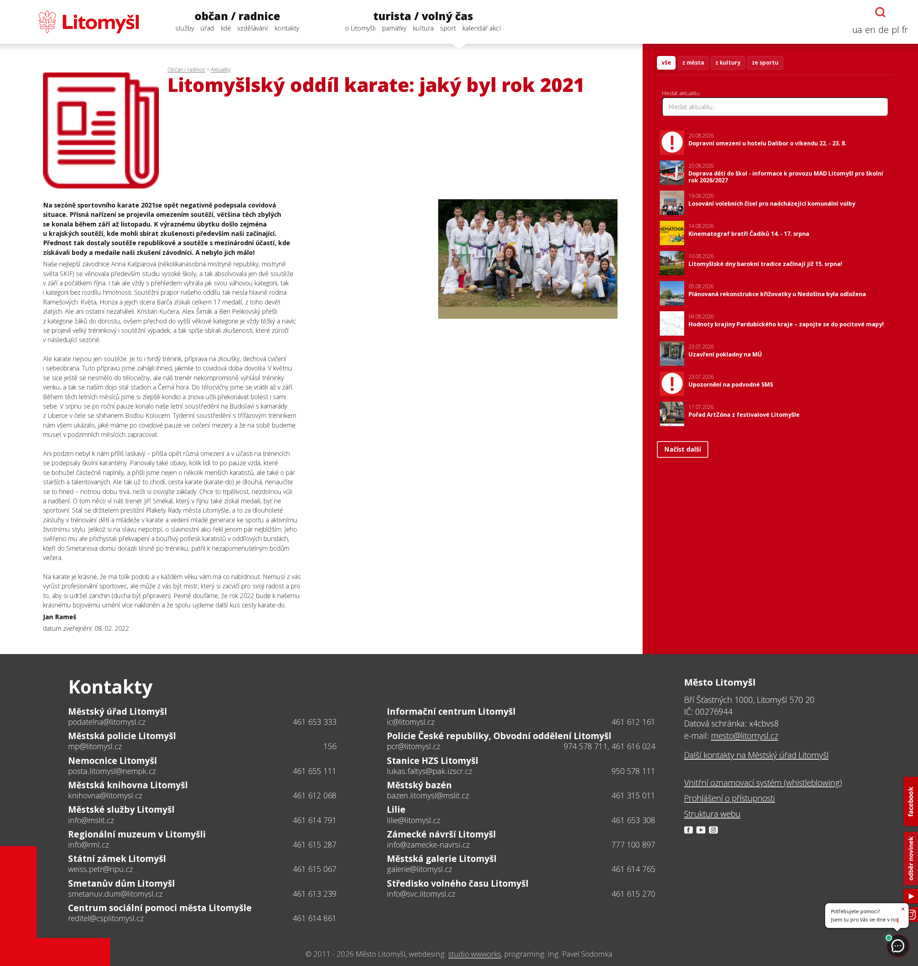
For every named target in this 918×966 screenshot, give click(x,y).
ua (857, 29)
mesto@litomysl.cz (744, 735)
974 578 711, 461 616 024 (610, 746)
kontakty (286, 28)
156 (330, 746)
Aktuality (221, 69)
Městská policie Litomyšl (122, 736)
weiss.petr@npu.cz (100, 869)
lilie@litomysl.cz (413, 820)
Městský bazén (419, 785)
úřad (207, 28)
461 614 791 (314, 820)
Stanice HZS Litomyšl (432, 760)
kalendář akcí (481, 28)
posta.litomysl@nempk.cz (112, 771)
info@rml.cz (88, 844)
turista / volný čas (423, 16)
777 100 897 (633, 844)
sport (448, 28)
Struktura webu (712, 814)
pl (895, 29)
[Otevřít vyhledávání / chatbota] (880, 12)
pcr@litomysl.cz (413, 746)
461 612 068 (314, 795)
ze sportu (765, 62)
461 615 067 (314, 869)
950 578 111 (633, 771)
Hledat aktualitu (681, 93)
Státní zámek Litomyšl (117, 858)
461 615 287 (314, 844)
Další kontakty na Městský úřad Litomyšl (756, 755)
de (883, 29)
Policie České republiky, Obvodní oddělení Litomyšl (499, 736)
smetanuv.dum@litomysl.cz (115, 894)
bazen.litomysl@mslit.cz (428, 795)
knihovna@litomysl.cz (105, 795)
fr (905, 29)
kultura (423, 28)
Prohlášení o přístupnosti (729, 798)
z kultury (727, 62)
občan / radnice (237, 16)
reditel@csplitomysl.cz (106, 918)
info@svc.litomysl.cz (421, 894)
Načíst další (682, 449)
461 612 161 (633, 722)
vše (666, 62)
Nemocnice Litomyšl (112, 760)
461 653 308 (633, 820)
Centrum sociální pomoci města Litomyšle (160, 908)
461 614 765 (633, 869)
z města (693, 62)
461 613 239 (314, 893)
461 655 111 (314, 771)
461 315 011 (633, 795)
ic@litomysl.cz (411, 722)
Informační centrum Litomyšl (451, 711)
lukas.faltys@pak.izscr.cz (429, 771)
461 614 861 (314, 918)
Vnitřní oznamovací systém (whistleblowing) (763, 782)
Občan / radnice (186, 69)
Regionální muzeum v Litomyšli (137, 834)
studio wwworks (474, 954)
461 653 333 (314, 722)
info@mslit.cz (91, 820)
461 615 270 (633, 893)
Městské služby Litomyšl (121, 809)
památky (394, 28)
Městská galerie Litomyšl (442, 858)
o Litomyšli (360, 28)
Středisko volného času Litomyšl (458, 883)
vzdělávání (252, 28)
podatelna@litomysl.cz (107, 722)
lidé (226, 28)
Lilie (396, 809)
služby (184, 28)
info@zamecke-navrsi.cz (428, 844)
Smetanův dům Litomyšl (121, 883)
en (870, 29)
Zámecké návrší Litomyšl (441, 834)
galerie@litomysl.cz (419, 869)
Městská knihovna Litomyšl (128, 785)
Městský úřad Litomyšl (117, 711)
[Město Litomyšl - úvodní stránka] (74, 21)
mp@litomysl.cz (95, 746)
